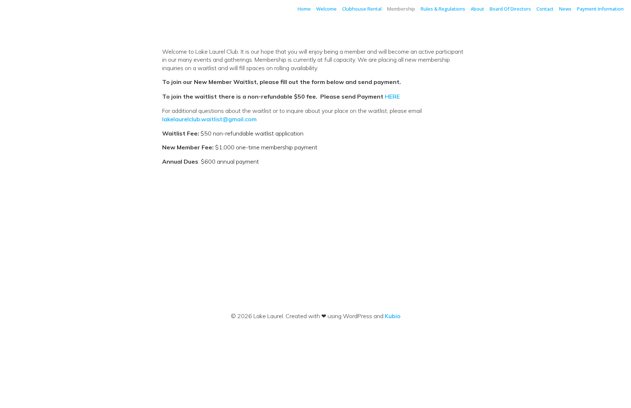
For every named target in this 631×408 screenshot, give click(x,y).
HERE (392, 96)
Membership (401, 8)
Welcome (326, 8)
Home (304, 8)
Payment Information (600, 8)
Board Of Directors (510, 8)
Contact (545, 8)
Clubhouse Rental (362, 8)
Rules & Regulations (443, 8)
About (477, 8)
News (565, 8)
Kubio (393, 316)
